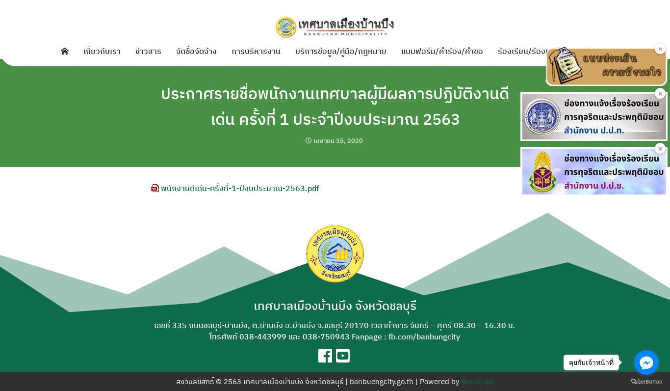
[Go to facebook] (646, 362)
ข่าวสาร (148, 51)
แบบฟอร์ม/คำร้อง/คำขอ (442, 51)
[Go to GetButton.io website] (646, 381)
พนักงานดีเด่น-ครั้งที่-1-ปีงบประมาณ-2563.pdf (239, 188)
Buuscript (477, 381)
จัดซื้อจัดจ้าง (196, 51)
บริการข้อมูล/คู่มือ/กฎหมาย (341, 51)
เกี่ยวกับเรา (102, 51)
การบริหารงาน (256, 51)
